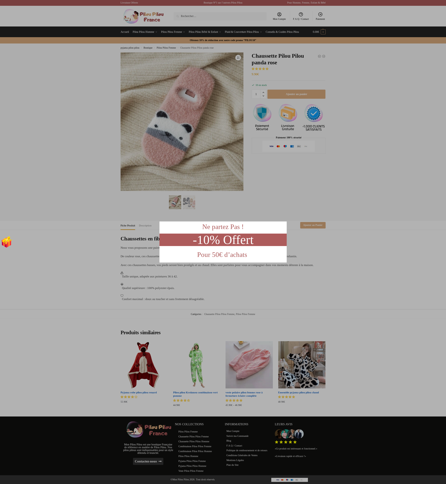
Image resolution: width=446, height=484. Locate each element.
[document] (223, 242)
